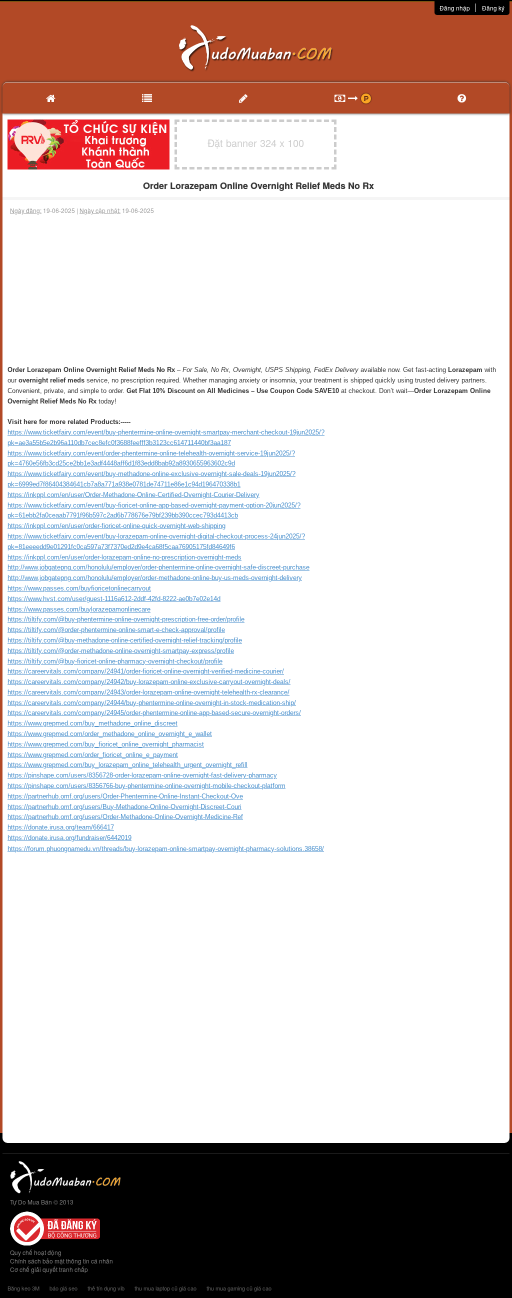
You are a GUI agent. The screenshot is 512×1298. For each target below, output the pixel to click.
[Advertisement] (256, 290)
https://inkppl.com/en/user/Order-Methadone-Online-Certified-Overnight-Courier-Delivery (134, 494)
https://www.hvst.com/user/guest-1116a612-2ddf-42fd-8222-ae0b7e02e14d (114, 598)
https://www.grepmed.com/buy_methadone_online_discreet (93, 723)
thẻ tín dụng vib (106, 1288)
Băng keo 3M (24, 1288)
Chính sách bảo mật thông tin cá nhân (61, 1260)
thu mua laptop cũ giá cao (165, 1288)
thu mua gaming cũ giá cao (239, 1288)
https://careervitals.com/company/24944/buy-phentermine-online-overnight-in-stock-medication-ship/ (152, 702)
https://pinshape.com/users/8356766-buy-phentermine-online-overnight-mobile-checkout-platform (147, 786)
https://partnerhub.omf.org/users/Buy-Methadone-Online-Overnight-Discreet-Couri (125, 806)
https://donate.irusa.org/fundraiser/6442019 (70, 838)
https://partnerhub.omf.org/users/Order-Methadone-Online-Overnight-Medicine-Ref (125, 816)
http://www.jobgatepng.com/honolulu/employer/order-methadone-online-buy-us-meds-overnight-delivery (155, 578)
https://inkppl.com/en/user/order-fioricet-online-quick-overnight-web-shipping (117, 526)
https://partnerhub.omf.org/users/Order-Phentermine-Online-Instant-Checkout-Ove (125, 796)
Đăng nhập (455, 8)
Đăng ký (493, 8)
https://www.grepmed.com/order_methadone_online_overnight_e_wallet (110, 734)
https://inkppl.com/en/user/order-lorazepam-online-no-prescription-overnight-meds (125, 557)
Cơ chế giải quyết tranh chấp (49, 1269)
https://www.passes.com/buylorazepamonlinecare (79, 609)
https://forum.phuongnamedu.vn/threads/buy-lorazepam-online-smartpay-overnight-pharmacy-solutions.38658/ (166, 848)
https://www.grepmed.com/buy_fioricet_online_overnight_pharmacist (106, 744)
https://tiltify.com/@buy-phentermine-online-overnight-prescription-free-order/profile (126, 619)
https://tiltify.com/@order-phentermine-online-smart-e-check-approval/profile (116, 630)
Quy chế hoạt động (36, 1252)
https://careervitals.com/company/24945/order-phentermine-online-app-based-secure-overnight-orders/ (154, 712)
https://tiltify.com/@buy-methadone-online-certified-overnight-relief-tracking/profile (125, 640)
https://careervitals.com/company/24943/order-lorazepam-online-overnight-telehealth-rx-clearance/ (149, 692)
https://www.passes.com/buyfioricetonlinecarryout (79, 588)
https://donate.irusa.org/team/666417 (61, 827)
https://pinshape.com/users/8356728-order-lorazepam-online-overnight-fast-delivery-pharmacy (142, 775)
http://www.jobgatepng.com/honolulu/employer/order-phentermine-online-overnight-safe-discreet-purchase (159, 567)
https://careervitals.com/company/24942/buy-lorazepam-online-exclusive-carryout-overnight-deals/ (149, 682)
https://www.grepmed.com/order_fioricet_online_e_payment (93, 754)
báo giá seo (64, 1288)
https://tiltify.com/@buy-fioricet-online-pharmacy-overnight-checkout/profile (115, 661)
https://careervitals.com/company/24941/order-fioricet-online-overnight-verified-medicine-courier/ (146, 671)
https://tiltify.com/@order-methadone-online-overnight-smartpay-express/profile (121, 650)
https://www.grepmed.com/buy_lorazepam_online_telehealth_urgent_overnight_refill (128, 764)
